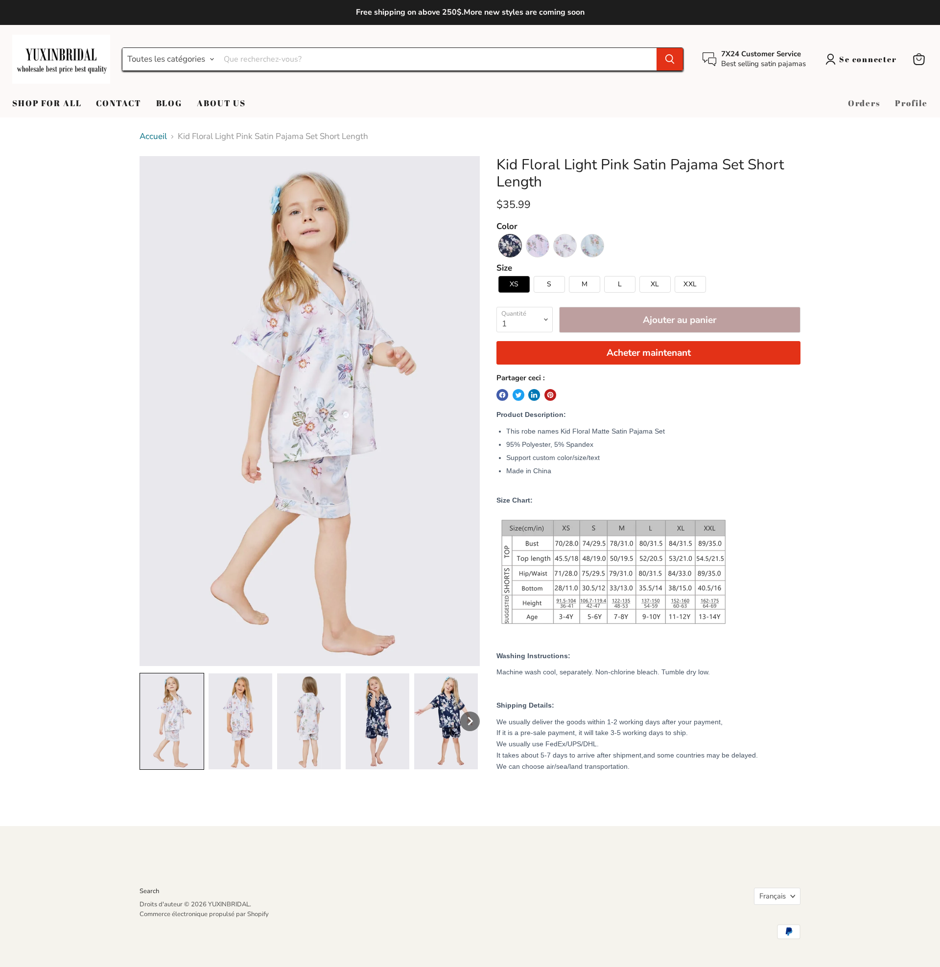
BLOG (169, 103)
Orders (864, 103)
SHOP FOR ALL (46, 103)
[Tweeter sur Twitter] (518, 395)
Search (149, 891)
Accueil (153, 136)
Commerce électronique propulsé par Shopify (204, 914)
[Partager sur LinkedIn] (534, 395)
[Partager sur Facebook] (502, 395)
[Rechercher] (670, 59)
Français (772, 896)
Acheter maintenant (649, 352)
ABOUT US (221, 103)
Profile (911, 103)
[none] (172, 721)
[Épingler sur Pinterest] (550, 395)
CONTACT (118, 103)
